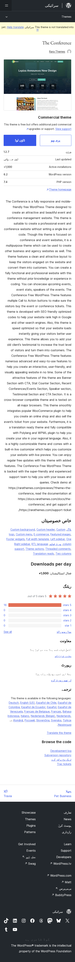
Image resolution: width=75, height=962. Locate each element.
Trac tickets (64, 764)
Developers (63, 857)
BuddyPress (61, 895)
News (67, 819)
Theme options (34, 548)
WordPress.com (59, 875)
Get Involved (27, 844)
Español (51, 707)
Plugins (31, 825)
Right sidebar (22, 544)
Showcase (29, 812)
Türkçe (67, 720)
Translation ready (43, 553)
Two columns (63, 553)
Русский (30, 720)
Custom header (45, 529)
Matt (66, 882)
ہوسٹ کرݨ (64, 825)
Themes (66, 16)
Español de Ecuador (33, 707)
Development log (60, 750)
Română (18, 720)
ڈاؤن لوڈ (20, 140)
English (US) (27, 702)
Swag (30, 863)
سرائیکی (57, 912)
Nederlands (64, 715)
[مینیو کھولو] (6, 5)
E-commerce (41, 534)
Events (31, 850)
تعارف (67, 812)
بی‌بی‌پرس (63, 888)
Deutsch (14, 702)
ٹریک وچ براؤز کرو (61, 759)
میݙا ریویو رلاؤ (64, 631)
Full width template (37, 539)
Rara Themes (57, 51)
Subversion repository (57, 755)
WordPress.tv (60, 863)
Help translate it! (23, 28)
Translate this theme (59, 732)
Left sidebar (57, 539)
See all (8, 631)
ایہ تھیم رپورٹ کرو (61, 680)
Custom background (22, 529)
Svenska (56, 720)
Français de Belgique (37, 711)
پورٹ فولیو (55, 544)
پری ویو (55, 140)
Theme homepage (60, 189)
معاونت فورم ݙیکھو (63, 656)
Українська (64, 724)
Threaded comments (58, 548)
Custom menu (24, 534)
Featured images (60, 534)
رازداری (66, 832)
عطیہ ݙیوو (29, 857)
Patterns (30, 832)
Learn (67, 844)
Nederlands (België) (43, 715)
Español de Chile (46, 702)
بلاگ (69, 529)
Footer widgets (15, 539)
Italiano (25, 715)
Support (66, 850)
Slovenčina (43, 720)
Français (56, 711)
